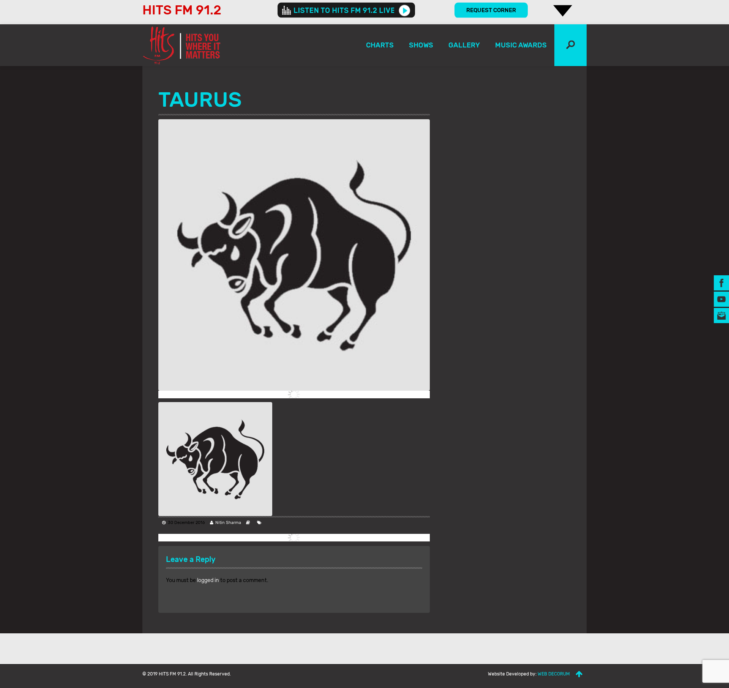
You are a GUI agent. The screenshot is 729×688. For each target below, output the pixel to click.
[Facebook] (721, 282)
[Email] (721, 315)
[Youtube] (721, 298)
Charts (380, 45)
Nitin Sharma (228, 522)
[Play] (404, 10)
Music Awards (521, 45)
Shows (421, 45)
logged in (208, 580)
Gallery (464, 45)
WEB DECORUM (554, 674)
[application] (346, 10)
